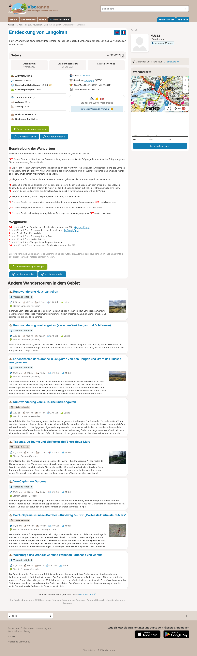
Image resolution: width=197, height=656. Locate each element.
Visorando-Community (19, 641)
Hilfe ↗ (42, 19)
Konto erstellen (166, 19)
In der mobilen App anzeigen (31, 129)
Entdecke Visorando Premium (95, 109)
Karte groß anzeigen (160, 146)
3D (181, 108)
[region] (160, 94)
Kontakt (12, 636)
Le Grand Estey (71, 230)
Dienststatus (89, 650)
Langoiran (89, 80)
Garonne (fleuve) (82, 227)
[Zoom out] (185, 85)
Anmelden (183, 19)
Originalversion (171, 61)
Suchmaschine (86, 594)
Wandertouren (28, 19)
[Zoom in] (185, 80)
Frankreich (84, 75)
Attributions (136, 110)
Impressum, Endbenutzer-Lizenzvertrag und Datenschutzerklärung (29, 630)
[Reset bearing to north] (185, 90)
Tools (12, 19)
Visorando (12, 25)
